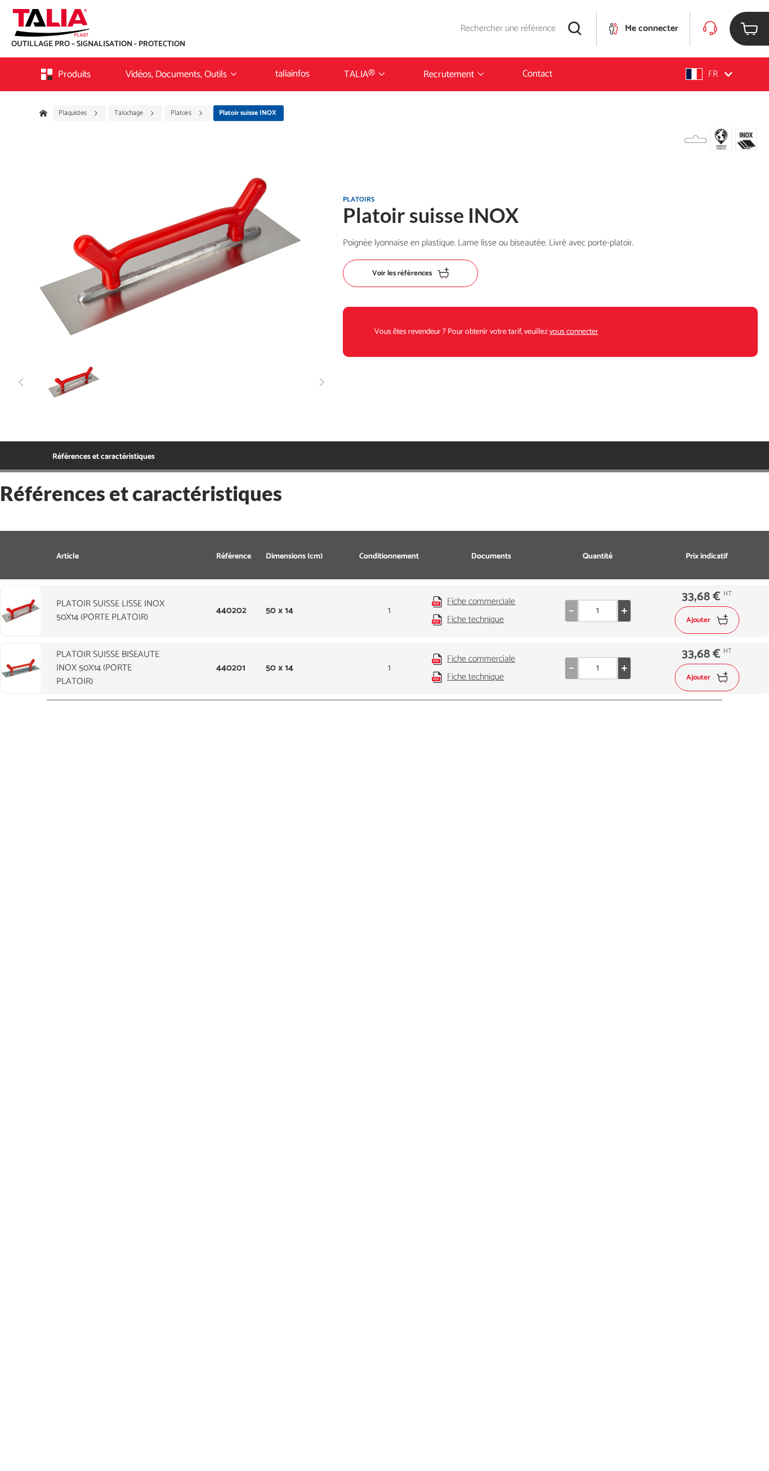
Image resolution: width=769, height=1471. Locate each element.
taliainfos (292, 74)
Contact (537, 74)
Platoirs (182, 113)
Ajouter (698, 620)
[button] (709, 74)
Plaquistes (73, 113)
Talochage (129, 113)
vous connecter (573, 331)
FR (713, 74)
